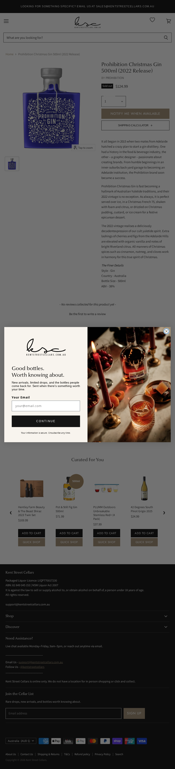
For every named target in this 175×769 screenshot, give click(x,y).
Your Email (21, 397)
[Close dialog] (166, 331)
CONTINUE (46, 421)
